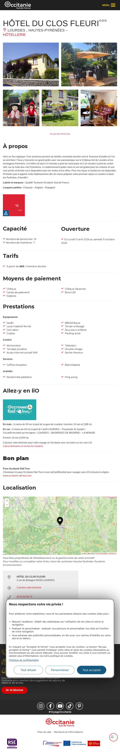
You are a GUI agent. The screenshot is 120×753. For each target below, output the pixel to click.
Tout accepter (92, 670)
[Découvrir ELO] (113, 737)
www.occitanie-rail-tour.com (17, 475)
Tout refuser (28, 670)
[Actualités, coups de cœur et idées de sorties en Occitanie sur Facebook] (50, 706)
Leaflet (84, 553)
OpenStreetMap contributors (106, 553)
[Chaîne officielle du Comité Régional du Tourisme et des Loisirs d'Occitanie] (60, 706)
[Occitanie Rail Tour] (19, 419)
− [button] (7, 505)
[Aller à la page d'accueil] (18, 5)
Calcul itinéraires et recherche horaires (23, 446)
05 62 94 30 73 (24, 596)
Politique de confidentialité (24, 660)
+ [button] (7, 500)
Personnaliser (60, 670)
